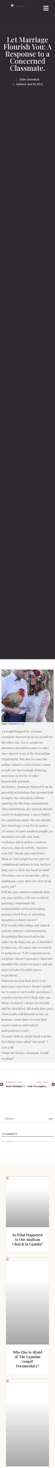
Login (50, 1119)
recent (8, 731)
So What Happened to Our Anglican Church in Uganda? (27, 1239)
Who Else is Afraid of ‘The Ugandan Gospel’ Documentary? (27, 1359)
